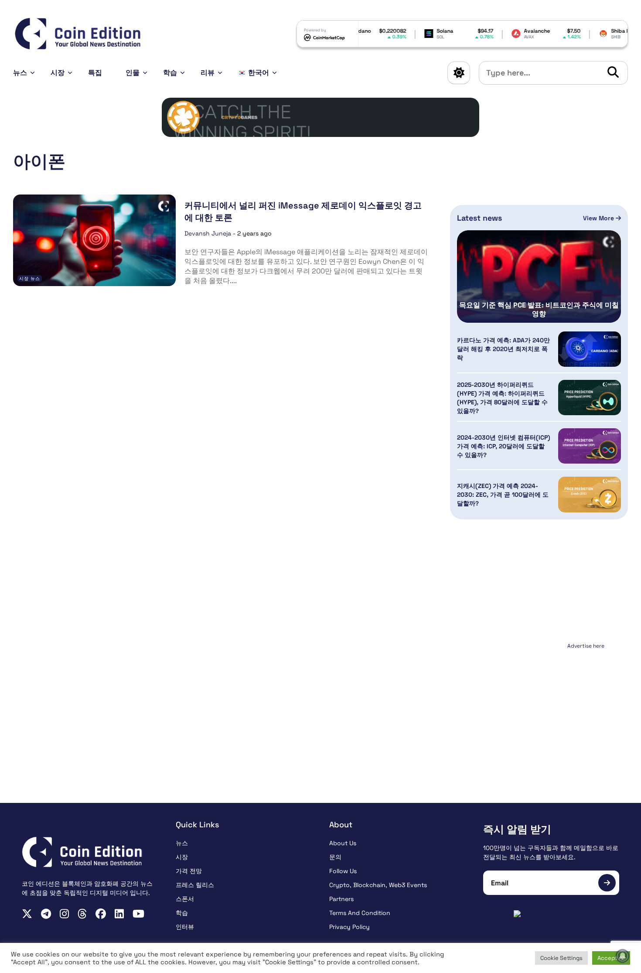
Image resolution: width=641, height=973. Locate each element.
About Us (342, 843)
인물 (133, 72)
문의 (335, 857)
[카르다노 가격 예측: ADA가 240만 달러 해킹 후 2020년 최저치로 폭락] (589, 349)
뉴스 (20, 72)
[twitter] (27, 913)
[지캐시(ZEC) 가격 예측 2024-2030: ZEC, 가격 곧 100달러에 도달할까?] (589, 494)
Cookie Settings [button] (561, 958)
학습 (170, 72)
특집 (95, 72)
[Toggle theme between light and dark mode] (458, 72)
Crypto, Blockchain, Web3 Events (378, 885)
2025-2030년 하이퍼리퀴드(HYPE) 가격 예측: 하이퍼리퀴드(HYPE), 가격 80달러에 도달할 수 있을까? (502, 398)
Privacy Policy (349, 927)
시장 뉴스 (29, 278)
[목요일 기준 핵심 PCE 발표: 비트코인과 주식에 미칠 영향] (539, 276)
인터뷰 (185, 927)
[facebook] (100, 913)
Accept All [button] (611, 958)
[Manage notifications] (623, 956)
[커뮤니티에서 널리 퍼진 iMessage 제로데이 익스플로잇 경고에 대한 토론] (94, 240)
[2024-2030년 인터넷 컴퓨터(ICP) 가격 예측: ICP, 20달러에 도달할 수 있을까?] (589, 446)
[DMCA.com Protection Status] (551, 920)
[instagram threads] (82, 913)
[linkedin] (119, 913)
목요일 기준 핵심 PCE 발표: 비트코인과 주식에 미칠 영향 (539, 309)
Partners (341, 899)
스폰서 (185, 899)
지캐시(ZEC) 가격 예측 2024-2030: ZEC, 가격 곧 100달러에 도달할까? (503, 494)
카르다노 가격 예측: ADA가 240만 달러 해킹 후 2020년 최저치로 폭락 (503, 349)
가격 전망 (189, 871)
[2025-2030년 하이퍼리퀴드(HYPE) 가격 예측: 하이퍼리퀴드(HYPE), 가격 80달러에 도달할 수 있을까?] (589, 397)
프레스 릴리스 (195, 885)
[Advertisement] (539, 706)
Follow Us (343, 871)
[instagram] (64, 913)
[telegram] (46, 913)
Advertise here (585, 645)
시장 (58, 72)
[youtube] (138, 913)
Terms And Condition (359, 913)
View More (599, 218)
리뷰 (208, 72)
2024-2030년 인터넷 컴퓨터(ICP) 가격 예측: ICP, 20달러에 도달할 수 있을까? (503, 446)
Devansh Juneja (207, 233)
